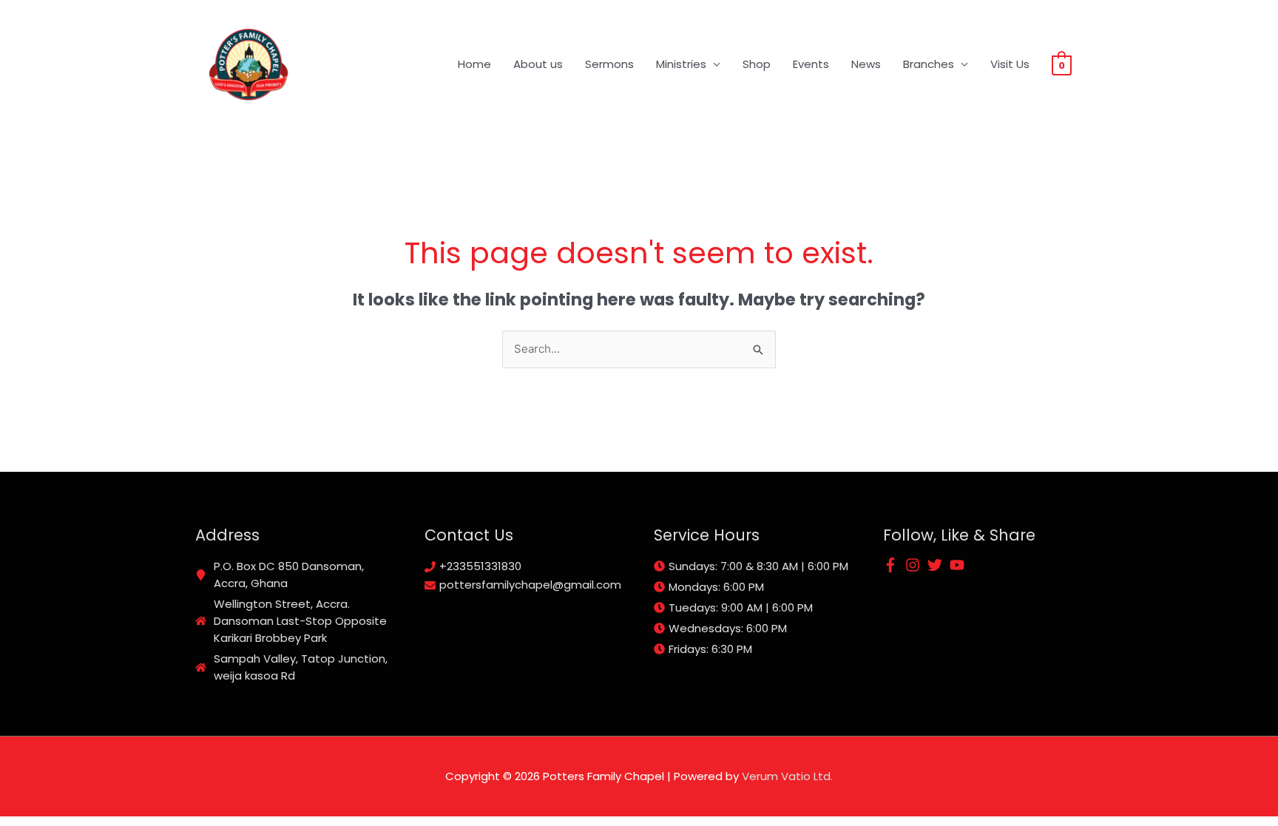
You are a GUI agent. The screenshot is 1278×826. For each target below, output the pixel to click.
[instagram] (914, 565)
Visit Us (1010, 64)
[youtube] (959, 565)
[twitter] (937, 565)
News (866, 64)
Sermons (609, 64)
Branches (928, 64)
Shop (757, 64)
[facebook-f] (892, 565)
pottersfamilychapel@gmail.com (530, 584)
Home (474, 64)
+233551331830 (480, 566)
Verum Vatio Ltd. (787, 776)
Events (811, 64)
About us (538, 64)
